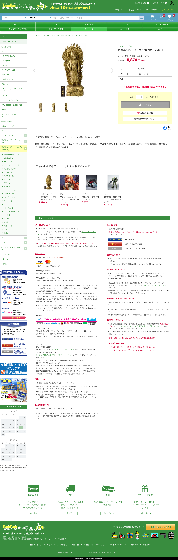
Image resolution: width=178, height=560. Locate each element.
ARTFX (4, 96)
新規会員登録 (140, 3)
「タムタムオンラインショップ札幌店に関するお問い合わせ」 (137, 326)
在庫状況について (114, 255)
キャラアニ (8, 186)
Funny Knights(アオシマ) (13, 154)
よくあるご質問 (135, 9)
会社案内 (63, 545)
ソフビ (4, 243)
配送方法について (42, 405)
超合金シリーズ (7, 79)
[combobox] (39, 18)
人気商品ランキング (9, 41)
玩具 (160, 29)
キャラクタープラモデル (53, 29)
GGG (3, 131)
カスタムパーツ (7, 254)
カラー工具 (124, 29)
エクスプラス (9, 176)
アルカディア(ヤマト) (12, 165)
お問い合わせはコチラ (160, 527)
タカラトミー (9, 194)
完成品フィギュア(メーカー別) (11, 141)
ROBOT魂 (5, 74)
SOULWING (8, 158)
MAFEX (4, 110)
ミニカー (124, 24)
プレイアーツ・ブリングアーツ (11, 90)
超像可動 (4, 84)
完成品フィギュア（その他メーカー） (57, 35)
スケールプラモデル (160, 24)
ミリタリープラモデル (18, 29)
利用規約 (146, 545)
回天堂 (6, 222)
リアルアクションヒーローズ (11, 115)
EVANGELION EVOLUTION (12, 105)
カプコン (7, 183)
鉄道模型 (17, 24)
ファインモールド (10, 201)
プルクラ (7, 204)
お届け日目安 (112, 225)
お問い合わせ (151, 9)
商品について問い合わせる (146, 119)
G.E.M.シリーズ (7, 126)
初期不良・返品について (116, 320)
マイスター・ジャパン (126, 46)
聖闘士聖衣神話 (7, 121)
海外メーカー (9, 226)
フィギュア (89, 29)
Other (6, 229)
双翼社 (6, 218)
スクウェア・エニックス (13, 190)
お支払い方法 (40, 254)
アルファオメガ (10, 169)
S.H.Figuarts (6, 61)
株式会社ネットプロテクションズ (63, 350)
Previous (34, 70)
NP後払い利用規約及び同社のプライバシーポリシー (54, 355)
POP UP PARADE (8, 56)
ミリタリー (89, 24)
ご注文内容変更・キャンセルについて (121, 343)
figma (3, 51)
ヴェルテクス (9, 172)
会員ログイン (167, 9)
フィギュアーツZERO (9, 70)
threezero (8, 162)
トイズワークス (10, 197)
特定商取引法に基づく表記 (94, 545)
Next (112, 70)
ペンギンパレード (10, 208)
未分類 (4, 264)
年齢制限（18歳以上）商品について (120, 298)
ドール (4, 238)
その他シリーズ (7, 135)
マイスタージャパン (81, 35)
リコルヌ (7, 215)
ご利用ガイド (158, 3)
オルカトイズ (9, 179)
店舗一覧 (118, 9)
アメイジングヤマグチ (9, 100)
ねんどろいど (6, 47)
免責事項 (134, 545)
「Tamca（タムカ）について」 (153, 285)
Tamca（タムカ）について (117, 269)
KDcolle (4, 65)
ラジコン (53, 24)
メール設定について (43, 225)
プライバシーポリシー (117, 545)
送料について (40, 379)
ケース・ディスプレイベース (11, 248)
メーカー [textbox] (31, 17)
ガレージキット (7, 259)
